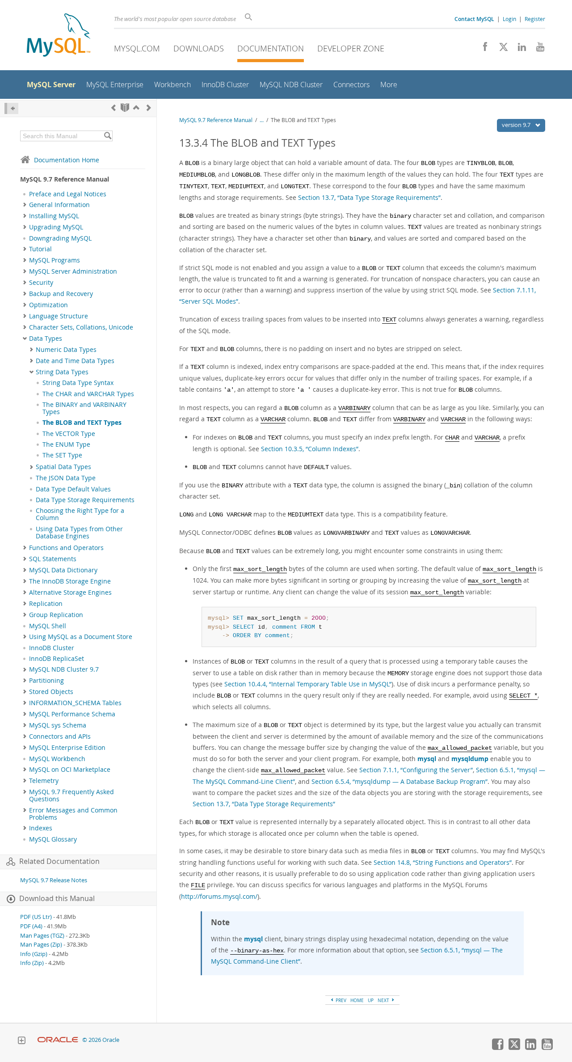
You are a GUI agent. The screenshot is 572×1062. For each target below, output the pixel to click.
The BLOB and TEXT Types (82, 423)
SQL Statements (52, 559)
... (262, 120)
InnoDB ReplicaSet (56, 659)
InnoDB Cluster (51, 648)
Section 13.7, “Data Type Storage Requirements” (369, 197)
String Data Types (62, 372)
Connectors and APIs (60, 736)
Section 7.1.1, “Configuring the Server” (416, 770)
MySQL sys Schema (57, 725)
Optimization (48, 305)
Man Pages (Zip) (41, 944)
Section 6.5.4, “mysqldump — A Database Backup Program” (399, 781)
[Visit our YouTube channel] (537, 49)
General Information (59, 205)
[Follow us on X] (500, 49)
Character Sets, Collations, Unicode (81, 327)
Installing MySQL (54, 216)
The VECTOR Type (68, 434)
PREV (340, 1000)
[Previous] (113, 107)
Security (41, 283)
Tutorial (40, 249)
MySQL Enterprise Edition (67, 748)
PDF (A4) (31, 926)
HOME (357, 1000)
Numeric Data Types (66, 350)
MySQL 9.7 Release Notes (53, 880)
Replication (46, 604)
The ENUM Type (66, 444)
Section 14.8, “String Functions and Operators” (443, 862)
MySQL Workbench (57, 759)
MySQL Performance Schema (72, 714)
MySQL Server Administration (73, 271)
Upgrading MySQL (56, 227)
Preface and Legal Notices (67, 194)
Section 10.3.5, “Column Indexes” (309, 448)
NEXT (384, 1000)
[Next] (148, 107)
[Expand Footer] (21, 1041)
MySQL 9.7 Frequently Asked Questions (71, 795)
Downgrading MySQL (60, 238)
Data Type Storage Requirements (85, 500)
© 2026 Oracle (100, 1040)
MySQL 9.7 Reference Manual (215, 120)
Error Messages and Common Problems (73, 813)
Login (509, 18)
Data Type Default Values (73, 489)
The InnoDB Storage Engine (70, 581)
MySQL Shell (47, 626)
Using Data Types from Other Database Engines (79, 532)
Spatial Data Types (63, 467)
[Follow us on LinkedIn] (518, 49)
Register (535, 18)
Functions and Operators (66, 548)
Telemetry (44, 781)
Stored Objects (51, 692)
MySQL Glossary (53, 839)
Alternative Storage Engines (70, 592)
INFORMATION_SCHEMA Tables (75, 703)
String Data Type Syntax (78, 383)
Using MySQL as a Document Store (80, 637)
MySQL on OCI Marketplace (69, 770)
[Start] (125, 107)
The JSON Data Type (66, 478)
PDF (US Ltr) (36, 917)
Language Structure (58, 316)
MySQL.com (137, 48)
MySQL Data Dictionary (63, 570)
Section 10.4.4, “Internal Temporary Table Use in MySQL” (307, 684)
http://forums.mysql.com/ (219, 896)
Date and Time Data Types (75, 361)
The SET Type (62, 455)
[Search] (107, 136)
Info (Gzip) (33, 954)
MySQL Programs (54, 260)
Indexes (40, 828)
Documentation (270, 48)
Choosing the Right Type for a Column (80, 514)
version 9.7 (517, 125)
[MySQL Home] (58, 36)
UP (371, 1000)
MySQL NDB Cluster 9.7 (64, 669)
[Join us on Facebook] (482, 49)
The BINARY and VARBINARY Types (84, 408)
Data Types (45, 338)
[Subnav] (24, 204)
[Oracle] (58, 1040)
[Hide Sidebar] (11, 108)
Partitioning (46, 681)
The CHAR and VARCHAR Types (88, 394)
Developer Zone (350, 48)
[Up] (136, 107)
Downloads (198, 48)
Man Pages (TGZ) (42, 935)
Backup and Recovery (61, 294)
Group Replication (56, 615)
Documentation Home (66, 160)
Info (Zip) (32, 963)
